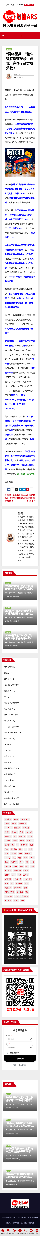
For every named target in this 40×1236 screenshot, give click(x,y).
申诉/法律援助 (9, 798)
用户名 (9, 1035)
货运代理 (8, 879)
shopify (7, 858)
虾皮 (6, 853)
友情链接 (31, 1223)
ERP (20, 853)
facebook (8, 828)
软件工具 (7, 679)
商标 (27, 892)
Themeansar (34, 1217)
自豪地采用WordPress (9, 1217)
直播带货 (8, 836)
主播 (21, 866)
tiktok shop (25, 819)
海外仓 (6, 697)
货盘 (21, 832)
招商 (32, 862)
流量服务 (19, 883)
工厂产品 (8, 870)
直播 (30, 849)
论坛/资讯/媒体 (10, 685)
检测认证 (7, 738)
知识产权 (7, 721)
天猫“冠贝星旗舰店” (22, 896)
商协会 (6, 792)
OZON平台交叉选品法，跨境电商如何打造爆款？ (12, 498)
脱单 (19, 858)
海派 (19, 875)
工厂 (13, 875)
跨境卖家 (22, 836)
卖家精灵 (13, 853)
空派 (12, 883)
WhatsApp (17, 870)
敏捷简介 (9, 1223)
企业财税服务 (9, 715)
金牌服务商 (17, 879)
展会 (6, 849)
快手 (32, 866)
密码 (8, 1044)
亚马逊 (16, 819)
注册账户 (16, 1065)
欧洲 (25, 888)
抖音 (27, 866)
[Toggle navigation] (22, 36)
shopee (14, 832)
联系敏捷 (24, 1223)
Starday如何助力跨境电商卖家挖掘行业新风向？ (27, 498)
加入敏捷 (16, 1223)
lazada (7, 841)
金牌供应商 (28, 879)
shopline (28, 853)
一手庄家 (8, 900)
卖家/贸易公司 (9, 774)
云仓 (15, 836)
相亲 (25, 858)
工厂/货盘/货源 (10, 727)
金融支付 (7, 750)
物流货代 (7, 691)
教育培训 (7, 756)
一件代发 (29, 832)
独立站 (6, 673)
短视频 (7, 832)
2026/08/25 (12, 1104)
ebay (6, 862)
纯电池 (25, 870)
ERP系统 (7, 744)
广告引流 (7, 780)
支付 (22, 900)
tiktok (7, 823)
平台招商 (7, 762)
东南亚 (15, 841)
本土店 (30, 836)
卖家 (26, 862)
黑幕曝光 (24, 845)
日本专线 (20, 892)
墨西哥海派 (17, 888)
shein (15, 866)
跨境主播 (17, 828)
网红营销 (13, 849)
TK (17, 845)
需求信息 (7, 709)
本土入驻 (30, 841)
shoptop (8, 866)
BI (25, 849)
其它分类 (9, 49)
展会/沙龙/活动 (10, 703)
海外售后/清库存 (10, 733)
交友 (14, 858)
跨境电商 (8, 819)
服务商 (13, 823)
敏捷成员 (8, 888)
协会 (21, 862)
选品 (31, 845)
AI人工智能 (8, 667)
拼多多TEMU (9, 845)
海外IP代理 (22, 823)
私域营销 (14, 862)
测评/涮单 (8, 786)
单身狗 (32, 858)
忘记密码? (23, 1065)
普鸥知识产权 (9, 892)
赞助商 (16, 900)
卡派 (6, 883)
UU (19, 74)
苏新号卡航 (9, 896)
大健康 (22, 841)
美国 (26, 883)
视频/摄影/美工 (10, 768)
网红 (20, 849)
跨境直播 (26, 828)
